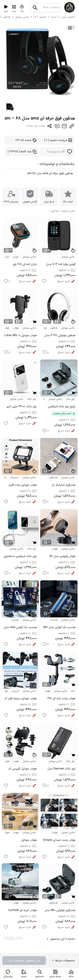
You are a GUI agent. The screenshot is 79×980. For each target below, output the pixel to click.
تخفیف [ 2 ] (39, 17)
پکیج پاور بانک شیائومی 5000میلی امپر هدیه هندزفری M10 (61, 407)
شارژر (6, 257)
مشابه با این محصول (62, 939)
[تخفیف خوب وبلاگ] (22, 7)
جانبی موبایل (22, 17)
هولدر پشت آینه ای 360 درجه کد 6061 (61, 699)
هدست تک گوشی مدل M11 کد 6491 (59, 628)
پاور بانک (31, 399)
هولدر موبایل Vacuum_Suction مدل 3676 (22, 840)
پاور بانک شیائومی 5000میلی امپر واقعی (20, 557)
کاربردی (15, 691)
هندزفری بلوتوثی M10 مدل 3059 (60, 911)
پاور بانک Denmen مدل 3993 (61, 769)
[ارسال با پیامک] (57, 127)
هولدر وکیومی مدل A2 (62, 556)
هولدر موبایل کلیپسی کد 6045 (22, 769)
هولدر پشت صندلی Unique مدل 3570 (59, 840)
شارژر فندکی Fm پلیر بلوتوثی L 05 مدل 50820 (22, 265)
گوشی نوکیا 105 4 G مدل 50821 (60, 265)
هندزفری (41, 399)
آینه (73, 691)
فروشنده (55, 140)
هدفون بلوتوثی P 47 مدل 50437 (59, 336)
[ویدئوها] (6, 7)
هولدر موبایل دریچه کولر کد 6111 (20, 699)
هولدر (16, 328)
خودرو (16, 257)
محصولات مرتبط (64, 960)
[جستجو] (35, 6)
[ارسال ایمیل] (64, 127)
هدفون (7, 17)
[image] (10, 106)
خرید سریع (25, 281)
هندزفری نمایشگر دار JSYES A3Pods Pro (62, 485)
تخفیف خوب (68, 17)
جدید (54, 17)
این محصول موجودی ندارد (24, 960)
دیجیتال (14, 477)
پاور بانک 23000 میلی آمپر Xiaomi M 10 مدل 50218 (22, 407)
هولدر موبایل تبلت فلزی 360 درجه (23, 485)
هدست (15, 620)
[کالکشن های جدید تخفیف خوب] (14, 7)
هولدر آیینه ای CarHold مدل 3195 (22, 911)
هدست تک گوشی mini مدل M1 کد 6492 (20, 628)
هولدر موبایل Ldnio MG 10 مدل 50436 (20, 336)
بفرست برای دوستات (35, 126)
